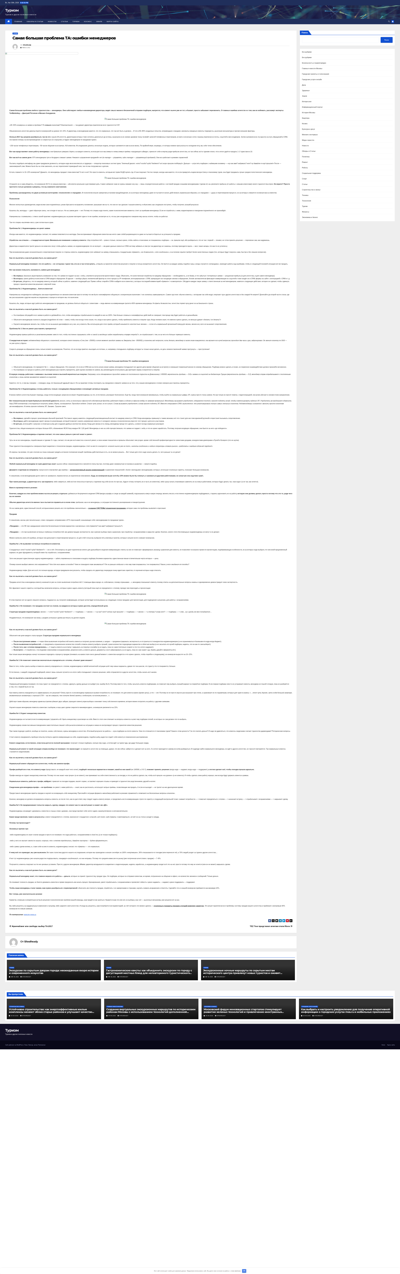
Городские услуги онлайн (312, 79)
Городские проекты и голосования (315, 74)
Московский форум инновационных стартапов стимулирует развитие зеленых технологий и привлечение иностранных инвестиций (243, 1012)
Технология (306, 201)
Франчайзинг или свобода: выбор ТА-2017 (32, 926)
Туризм (12, 10)
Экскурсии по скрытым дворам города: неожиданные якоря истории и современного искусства (54, 972)
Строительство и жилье (311, 190)
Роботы (305, 168)
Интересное (307, 101)
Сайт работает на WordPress (14, 1045)
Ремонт (305, 162)
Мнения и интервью (310, 135)
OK (244, 1271)
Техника (305, 195)
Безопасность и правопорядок (314, 63)
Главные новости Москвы (312, 68)
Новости (52, 21)
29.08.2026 (15, 1015)
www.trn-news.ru (30, 914)
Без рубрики (307, 52)
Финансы (305, 212)
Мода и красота (308, 140)
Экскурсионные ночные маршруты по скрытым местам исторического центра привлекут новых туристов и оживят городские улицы (241, 973)
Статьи (64, 21)
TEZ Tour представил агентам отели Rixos (270, 926)
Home (383, 1045)
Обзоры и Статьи (35, 21)
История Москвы (308, 112)
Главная (18, 21)
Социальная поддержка (311, 173)
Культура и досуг (308, 129)
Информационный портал (312, 107)
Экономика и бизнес (310, 217)
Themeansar (41, 1045)
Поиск (304, 33)
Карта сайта (113, 21)
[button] (389, 21)
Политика (306, 157)
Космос (88, 21)
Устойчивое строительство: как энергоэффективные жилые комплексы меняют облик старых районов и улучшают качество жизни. (50, 1012)
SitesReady (27, 45)
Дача (304, 85)
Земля (99, 21)
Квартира (305, 118)
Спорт (304, 179)
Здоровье (306, 90)
